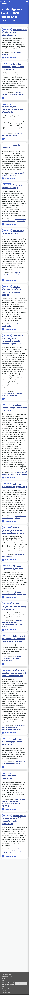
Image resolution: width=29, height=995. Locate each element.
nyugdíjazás (16, 518)
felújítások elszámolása (16, 94)
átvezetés (18, 656)
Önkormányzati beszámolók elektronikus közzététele (13, 109)
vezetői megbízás (13, 395)
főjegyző (18, 592)
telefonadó (13, 622)
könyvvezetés (6, 658)
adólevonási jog (20, 725)
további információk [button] (6, 991)
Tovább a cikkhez (10, 58)
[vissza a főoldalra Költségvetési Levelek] (14, 3)
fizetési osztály (20, 800)
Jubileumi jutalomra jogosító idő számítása (12, 742)
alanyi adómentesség (9, 221)
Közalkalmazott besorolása (9, 777)
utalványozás (21, 594)
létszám (9, 556)
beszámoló (18, 133)
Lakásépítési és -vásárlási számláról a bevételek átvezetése (13, 639)
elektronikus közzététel (9, 135)
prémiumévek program (18, 851)
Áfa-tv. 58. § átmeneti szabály (13, 232)
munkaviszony (7, 518)
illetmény (5, 802)
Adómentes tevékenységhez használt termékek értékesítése (14, 673)
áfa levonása (17, 729)
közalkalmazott (20, 849)
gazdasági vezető (21, 472)
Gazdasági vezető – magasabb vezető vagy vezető (14, 408)
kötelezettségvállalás (9, 594)
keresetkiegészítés (8, 393)
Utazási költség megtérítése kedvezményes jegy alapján (11, 290)
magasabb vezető (8, 474)
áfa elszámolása (20, 219)
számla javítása (20, 173)
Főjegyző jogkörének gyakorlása (12, 567)
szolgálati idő (6, 853)
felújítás (4, 94)
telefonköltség (7, 624)
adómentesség (7, 729)
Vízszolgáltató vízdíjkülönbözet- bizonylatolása (14, 32)
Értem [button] (21, 983)
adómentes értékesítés (9, 727)
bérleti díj (18, 92)
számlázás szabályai (9, 175)
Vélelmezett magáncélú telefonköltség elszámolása (14, 606)
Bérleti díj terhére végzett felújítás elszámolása (13, 67)
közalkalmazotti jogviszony (11, 763)
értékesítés (21, 221)
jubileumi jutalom (20, 516)
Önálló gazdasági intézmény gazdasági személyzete (13, 530)
